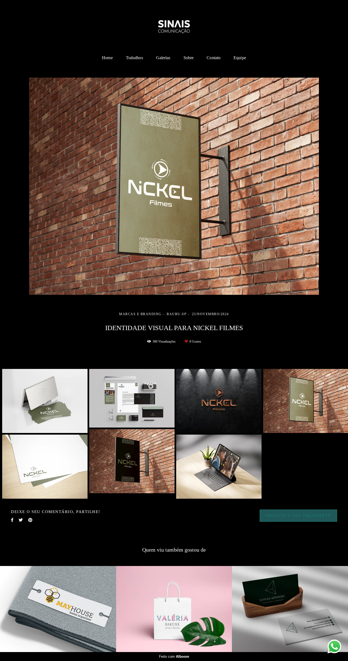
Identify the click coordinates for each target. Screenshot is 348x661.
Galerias (163, 57)
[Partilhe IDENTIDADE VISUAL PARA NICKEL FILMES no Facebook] (12, 520)
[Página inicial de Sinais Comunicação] (174, 25)
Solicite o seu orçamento (298, 515)
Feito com (174, 656)
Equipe (240, 57)
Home (107, 57)
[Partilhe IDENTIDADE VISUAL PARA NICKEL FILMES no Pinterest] (30, 520)
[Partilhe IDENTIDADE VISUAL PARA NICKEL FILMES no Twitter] (21, 520)
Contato (213, 57)
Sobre (189, 57)
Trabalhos (134, 57)
